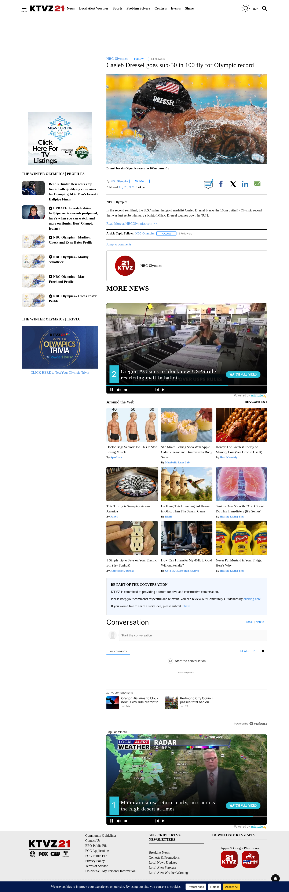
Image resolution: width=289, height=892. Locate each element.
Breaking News (159, 852)
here (187, 606)
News (71, 8)
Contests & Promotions (164, 857)
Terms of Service (96, 866)
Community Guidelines (100, 835)
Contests (160, 8)
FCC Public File (96, 856)
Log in (249, 622)
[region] (186, 673)
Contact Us (92, 840)
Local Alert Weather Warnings (169, 872)
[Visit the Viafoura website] (258, 723)
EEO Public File (96, 845)
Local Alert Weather (93, 8)
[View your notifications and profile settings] (263, 651)
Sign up (260, 622)
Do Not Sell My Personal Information (110, 871)
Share (189, 8)
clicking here (252, 599)
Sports (117, 8)
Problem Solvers (138, 8)
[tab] (118, 651)
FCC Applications (97, 851)
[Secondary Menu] (27, 8)
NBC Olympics (119, 181)
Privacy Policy (95, 861)
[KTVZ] (47, 8)
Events (176, 8)
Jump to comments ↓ (120, 244)
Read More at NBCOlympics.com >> (131, 223)
